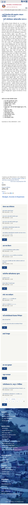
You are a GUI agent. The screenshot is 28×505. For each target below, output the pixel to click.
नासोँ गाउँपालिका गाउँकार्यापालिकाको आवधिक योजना (11, 227)
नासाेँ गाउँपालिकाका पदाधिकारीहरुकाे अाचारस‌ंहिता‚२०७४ (12, 393)
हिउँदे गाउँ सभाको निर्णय (6, 319)
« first (6, 399)
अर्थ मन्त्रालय (5, 428)
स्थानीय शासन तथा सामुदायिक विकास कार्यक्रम (12, 450)
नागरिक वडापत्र (5, 462)
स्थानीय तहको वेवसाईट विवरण (8, 445)
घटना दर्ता (4, 457)
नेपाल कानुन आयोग (6, 432)
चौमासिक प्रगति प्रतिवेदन (7, 469)
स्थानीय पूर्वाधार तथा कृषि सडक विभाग (10, 447)
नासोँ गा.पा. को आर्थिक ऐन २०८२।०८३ (9, 304)
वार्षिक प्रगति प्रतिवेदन (7, 467)
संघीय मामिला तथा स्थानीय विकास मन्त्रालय (11, 441)
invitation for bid (6, 277)
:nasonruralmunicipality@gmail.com (14, 493)
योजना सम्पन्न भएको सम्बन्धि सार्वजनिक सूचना (10, 216)
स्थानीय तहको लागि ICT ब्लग (8, 443)
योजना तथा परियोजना (6, 187)
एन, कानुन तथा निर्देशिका (7, 418)
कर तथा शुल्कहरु (5, 420)
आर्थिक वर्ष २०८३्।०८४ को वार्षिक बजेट (9, 298)
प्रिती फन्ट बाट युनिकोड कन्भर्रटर (9, 435)
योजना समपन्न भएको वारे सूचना (8, 210)
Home (2, 10)
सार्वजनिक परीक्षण (5, 474)
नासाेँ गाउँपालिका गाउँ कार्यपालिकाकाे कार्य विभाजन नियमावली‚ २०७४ (14, 388)
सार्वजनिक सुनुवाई (5, 472)
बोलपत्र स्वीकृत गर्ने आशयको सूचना (9, 283)
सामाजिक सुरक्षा (5, 459)
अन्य (4, 239)
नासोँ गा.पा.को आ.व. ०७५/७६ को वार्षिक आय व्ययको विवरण (13, 255)
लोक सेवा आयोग (5, 439)
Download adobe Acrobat (18, 178)
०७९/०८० (4, 191)
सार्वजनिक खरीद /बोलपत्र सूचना (8, 416)
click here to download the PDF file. (10, 180)
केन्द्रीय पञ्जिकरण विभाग (7, 430)
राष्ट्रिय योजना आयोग (6, 437)
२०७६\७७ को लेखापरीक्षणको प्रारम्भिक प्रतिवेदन (11, 249)
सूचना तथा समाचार (6, 414)
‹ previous (13, 399)
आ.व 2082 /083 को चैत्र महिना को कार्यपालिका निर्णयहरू (12, 323)
